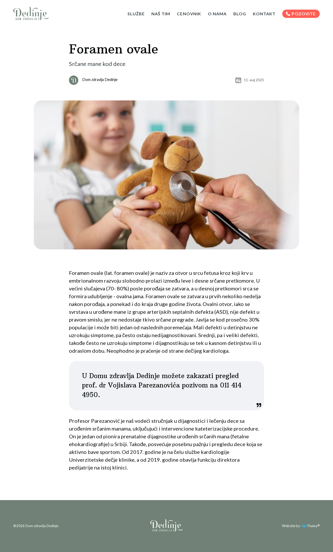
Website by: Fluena (299, 526)
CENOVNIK (189, 13)
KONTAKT (264, 13)
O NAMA (217, 13)
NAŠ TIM (160, 13)
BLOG (239, 13)
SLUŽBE (136, 13)
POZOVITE (303, 13)
